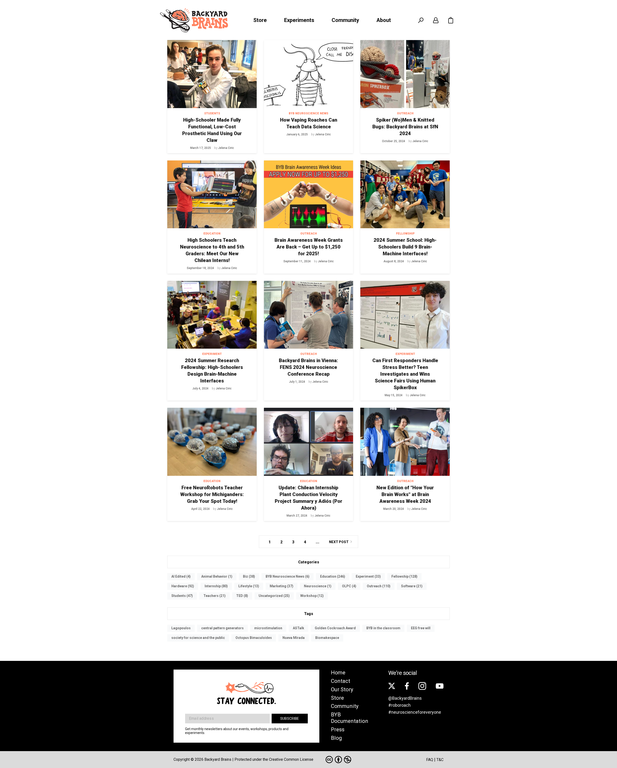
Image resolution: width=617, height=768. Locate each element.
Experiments (299, 20)
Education (212, 233)
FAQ (429, 759)
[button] (451, 20)
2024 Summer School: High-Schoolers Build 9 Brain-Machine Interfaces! (405, 246)
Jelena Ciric (226, 148)
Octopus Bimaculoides (253, 638)
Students (212, 113)
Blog (336, 738)
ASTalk (298, 628)
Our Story (342, 689)
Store (260, 20)
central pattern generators (222, 628)
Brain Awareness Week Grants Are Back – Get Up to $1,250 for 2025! (309, 246)
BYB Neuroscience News (308, 113)
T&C (439, 759)
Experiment (212, 354)
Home (338, 673)
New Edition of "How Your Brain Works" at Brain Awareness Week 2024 (405, 494)
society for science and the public (198, 638)
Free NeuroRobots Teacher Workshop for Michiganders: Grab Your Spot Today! (212, 494)
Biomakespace (327, 638)
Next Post (339, 542)
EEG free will (420, 628)
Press (337, 729)
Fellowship (405, 233)
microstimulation (268, 628)
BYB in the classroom (383, 628)
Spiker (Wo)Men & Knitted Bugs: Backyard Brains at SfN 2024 (405, 126)
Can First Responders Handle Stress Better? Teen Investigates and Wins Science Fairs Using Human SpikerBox (405, 374)
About (383, 20)
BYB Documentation (349, 718)
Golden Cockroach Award (335, 628)
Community (345, 20)
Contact (340, 681)
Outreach (405, 113)
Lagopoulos (181, 628)
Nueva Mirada (293, 638)
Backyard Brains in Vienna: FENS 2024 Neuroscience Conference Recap (308, 367)
